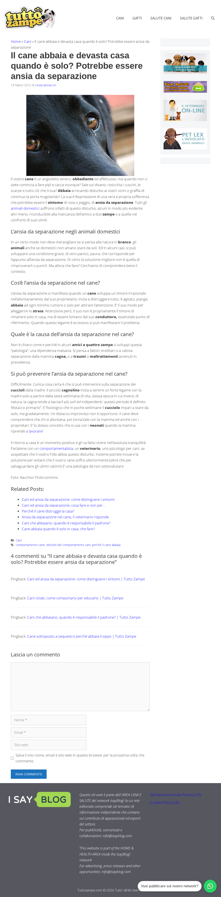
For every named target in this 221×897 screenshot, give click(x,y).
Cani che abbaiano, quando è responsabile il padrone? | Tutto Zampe (83, 617)
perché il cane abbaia (106, 545)
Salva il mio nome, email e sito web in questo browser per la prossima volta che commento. (80, 758)
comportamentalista (56, 448)
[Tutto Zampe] (29, 17)
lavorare (35, 431)
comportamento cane (30, 545)
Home (16, 41)
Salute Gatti (191, 18)
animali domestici (25, 208)
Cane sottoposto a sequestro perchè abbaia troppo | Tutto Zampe (81, 636)
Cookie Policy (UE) (164, 802)
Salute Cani (160, 18)
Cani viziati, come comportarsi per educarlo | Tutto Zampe (75, 597)
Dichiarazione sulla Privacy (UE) (175, 794)
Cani (120, 18)
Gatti (137, 18)
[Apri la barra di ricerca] (213, 18)
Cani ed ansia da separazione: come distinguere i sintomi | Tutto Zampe (86, 578)
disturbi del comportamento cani (68, 545)
